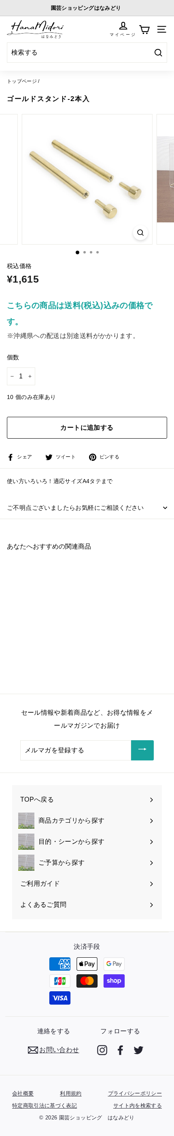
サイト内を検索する (137, 1105)
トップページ (22, 81)
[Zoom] (140, 232)
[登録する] (142, 750)
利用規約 (70, 1093)
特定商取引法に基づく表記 (44, 1105)
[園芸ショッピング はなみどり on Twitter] (139, 1050)
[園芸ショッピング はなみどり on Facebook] (120, 1050)
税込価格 (19, 266)
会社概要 (23, 1093)
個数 (13, 357)
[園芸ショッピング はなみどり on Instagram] (102, 1050)
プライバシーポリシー (135, 1093)
